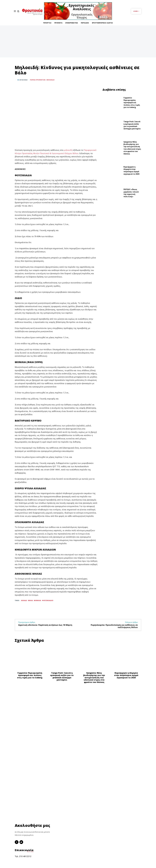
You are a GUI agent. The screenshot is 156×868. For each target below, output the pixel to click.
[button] (18, 11)
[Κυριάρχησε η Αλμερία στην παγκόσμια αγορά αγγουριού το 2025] (112, 171)
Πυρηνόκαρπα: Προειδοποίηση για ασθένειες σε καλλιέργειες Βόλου (114, 626)
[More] (139, 80)
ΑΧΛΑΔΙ (24, 600)
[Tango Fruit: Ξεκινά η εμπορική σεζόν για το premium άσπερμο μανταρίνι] (112, 125)
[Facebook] (129, 80)
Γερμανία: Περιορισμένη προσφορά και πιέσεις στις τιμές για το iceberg (132, 102)
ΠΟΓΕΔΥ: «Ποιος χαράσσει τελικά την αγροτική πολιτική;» (131, 193)
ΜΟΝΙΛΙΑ (37, 600)
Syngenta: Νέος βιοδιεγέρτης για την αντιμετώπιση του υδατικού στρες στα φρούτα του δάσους (132, 148)
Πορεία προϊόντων (37, 80)
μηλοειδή (68, 150)
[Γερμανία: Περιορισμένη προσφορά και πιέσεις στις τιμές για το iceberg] (112, 103)
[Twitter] (134, 80)
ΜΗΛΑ (30, 600)
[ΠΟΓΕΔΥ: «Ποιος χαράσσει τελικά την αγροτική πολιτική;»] (112, 193)
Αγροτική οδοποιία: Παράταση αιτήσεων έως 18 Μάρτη (45, 625)
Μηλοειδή (50, 80)
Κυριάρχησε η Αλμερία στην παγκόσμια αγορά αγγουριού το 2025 (131, 170)
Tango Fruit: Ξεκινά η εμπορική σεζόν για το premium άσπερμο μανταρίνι (132, 125)
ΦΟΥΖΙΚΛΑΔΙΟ (47, 600)
